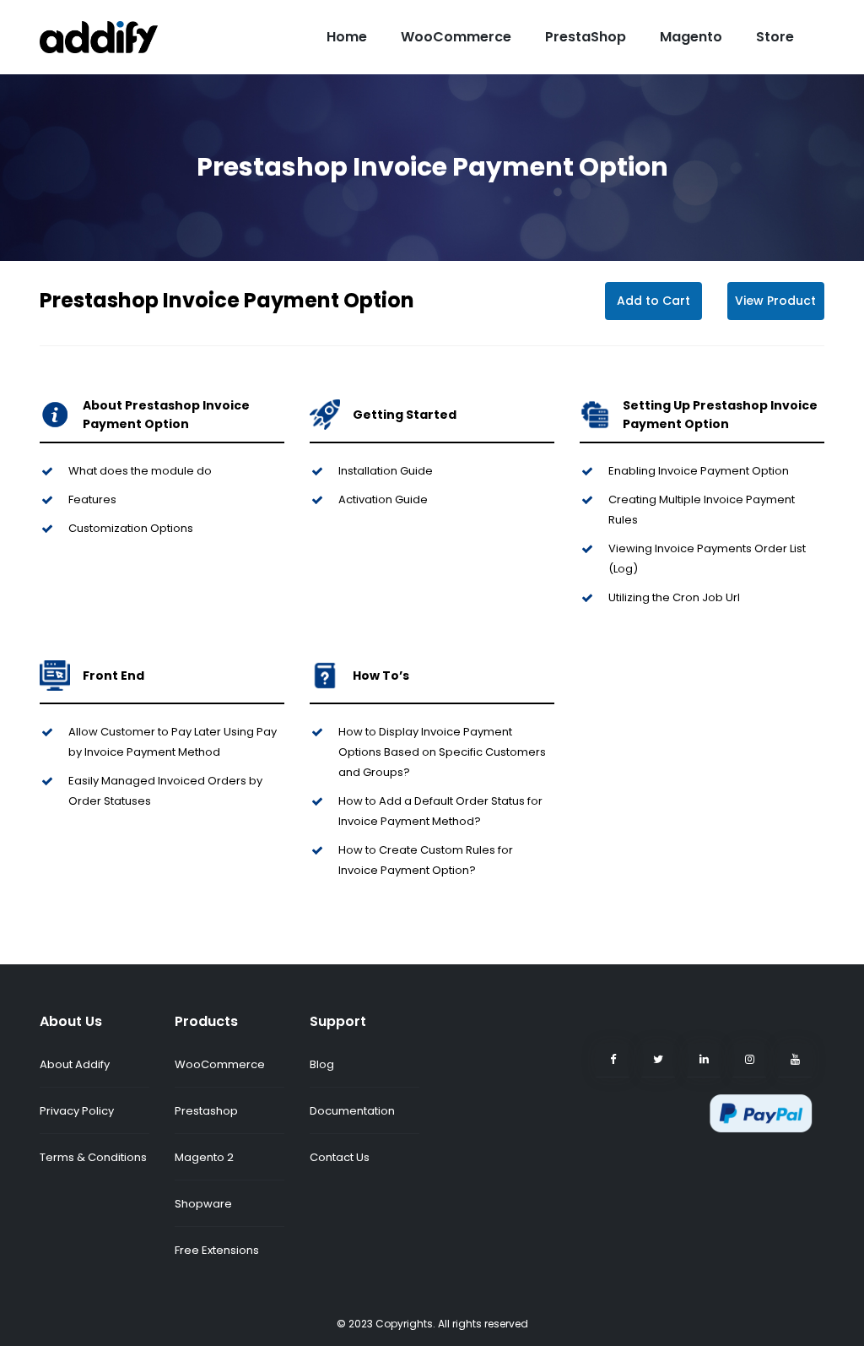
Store (775, 36)
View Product (775, 300)
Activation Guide (383, 499)
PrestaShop (585, 36)
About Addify (75, 1064)
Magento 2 (204, 1157)
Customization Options (130, 528)
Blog (322, 1064)
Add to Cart (653, 300)
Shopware (203, 1204)
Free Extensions (217, 1250)
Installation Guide (385, 471)
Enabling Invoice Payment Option (698, 471)
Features (92, 499)
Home (347, 36)
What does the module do (140, 471)
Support (338, 1021)
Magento (691, 36)
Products (206, 1021)
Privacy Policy (77, 1111)
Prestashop (206, 1111)
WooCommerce (456, 36)
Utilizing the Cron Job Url (674, 597)
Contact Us (340, 1157)
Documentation (352, 1111)
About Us (71, 1021)
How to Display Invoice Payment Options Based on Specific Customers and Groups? (442, 752)
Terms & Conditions (93, 1157)
